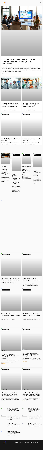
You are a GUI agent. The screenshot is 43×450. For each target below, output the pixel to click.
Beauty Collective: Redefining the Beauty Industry (37, 172)
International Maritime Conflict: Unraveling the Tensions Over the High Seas (34, 409)
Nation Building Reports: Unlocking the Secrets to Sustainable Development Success (13, 417)
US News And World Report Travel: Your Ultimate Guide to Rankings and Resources (21, 61)
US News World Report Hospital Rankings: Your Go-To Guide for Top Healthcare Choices (10, 356)
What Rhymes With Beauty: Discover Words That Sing (26, 169)
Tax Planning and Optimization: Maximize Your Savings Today (10, 279)
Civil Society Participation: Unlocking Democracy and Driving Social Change (31, 354)
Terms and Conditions (34, 442)
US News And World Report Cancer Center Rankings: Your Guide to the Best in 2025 (10, 105)
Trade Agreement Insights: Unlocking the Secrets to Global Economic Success (35, 417)
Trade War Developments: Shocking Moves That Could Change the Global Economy (31, 394)
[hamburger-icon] (40, 3)
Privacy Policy (26, 442)
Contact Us (21, 442)
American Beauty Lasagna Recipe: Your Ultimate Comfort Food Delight (5, 171)
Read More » (4, 73)
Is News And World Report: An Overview (32, 139)
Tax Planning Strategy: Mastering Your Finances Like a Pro (32, 280)
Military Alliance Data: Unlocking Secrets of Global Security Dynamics (13, 409)
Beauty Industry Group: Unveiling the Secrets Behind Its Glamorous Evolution (16, 178)
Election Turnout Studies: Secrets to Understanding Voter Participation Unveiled (9, 394)
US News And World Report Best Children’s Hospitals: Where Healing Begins (31, 105)
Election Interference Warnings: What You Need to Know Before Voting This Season (13, 425)
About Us (16, 442)
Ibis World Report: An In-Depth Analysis (10, 139)
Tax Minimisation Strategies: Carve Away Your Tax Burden (31, 314)
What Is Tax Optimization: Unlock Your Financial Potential (10, 314)
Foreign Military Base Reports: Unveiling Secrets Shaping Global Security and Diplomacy (13, 433)
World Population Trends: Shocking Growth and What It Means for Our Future (35, 425)
